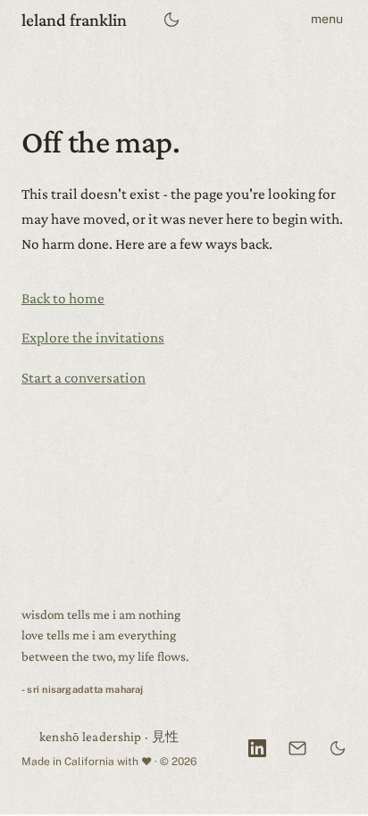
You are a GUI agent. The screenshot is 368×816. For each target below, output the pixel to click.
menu (327, 19)
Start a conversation (83, 377)
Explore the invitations (92, 337)
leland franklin (74, 19)
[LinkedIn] (257, 748)
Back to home (63, 298)
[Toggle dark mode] (172, 20)
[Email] (297, 748)
